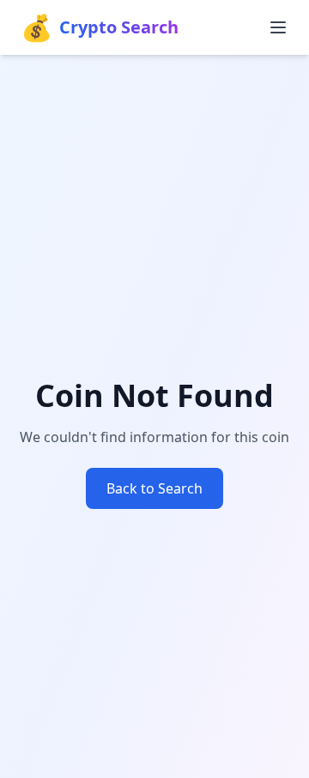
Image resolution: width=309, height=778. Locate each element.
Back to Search (154, 488)
